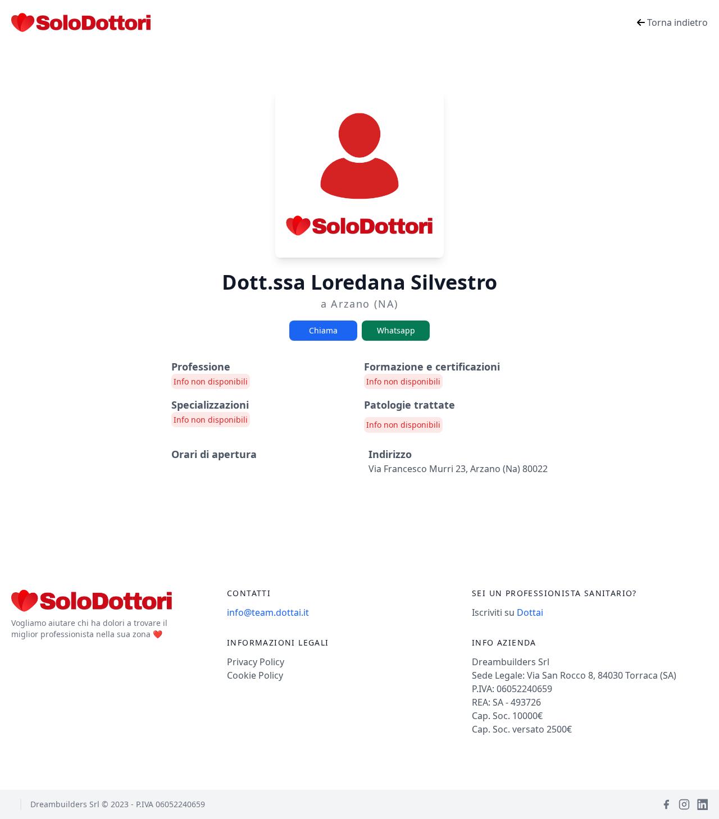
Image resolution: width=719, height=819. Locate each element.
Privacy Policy (255, 662)
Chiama (323, 330)
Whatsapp (396, 330)
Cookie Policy (255, 675)
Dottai (530, 612)
